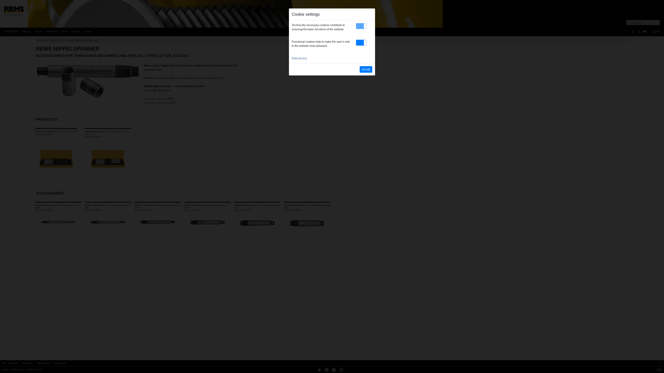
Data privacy (299, 58)
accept (366, 69)
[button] (361, 26)
